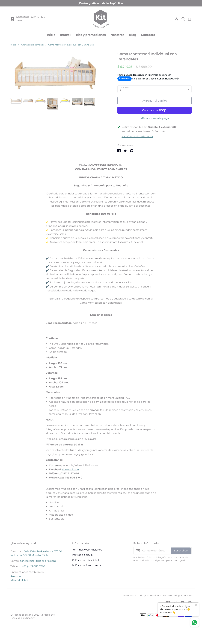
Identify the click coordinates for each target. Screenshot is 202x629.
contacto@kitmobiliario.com (38, 560)
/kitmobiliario (70, 469)
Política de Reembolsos (86, 565)
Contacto (148, 35)
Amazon (15, 576)
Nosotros (117, 35)
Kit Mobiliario (47, 615)
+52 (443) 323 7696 (33, 566)
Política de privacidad (85, 560)
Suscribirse (181, 550)
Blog (132, 35)
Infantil (65, 35)
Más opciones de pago (154, 118)
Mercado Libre (19, 580)
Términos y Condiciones (87, 549)
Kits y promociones (91, 35)
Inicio (51, 35)
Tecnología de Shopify (22, 618)
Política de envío (82, 554)
